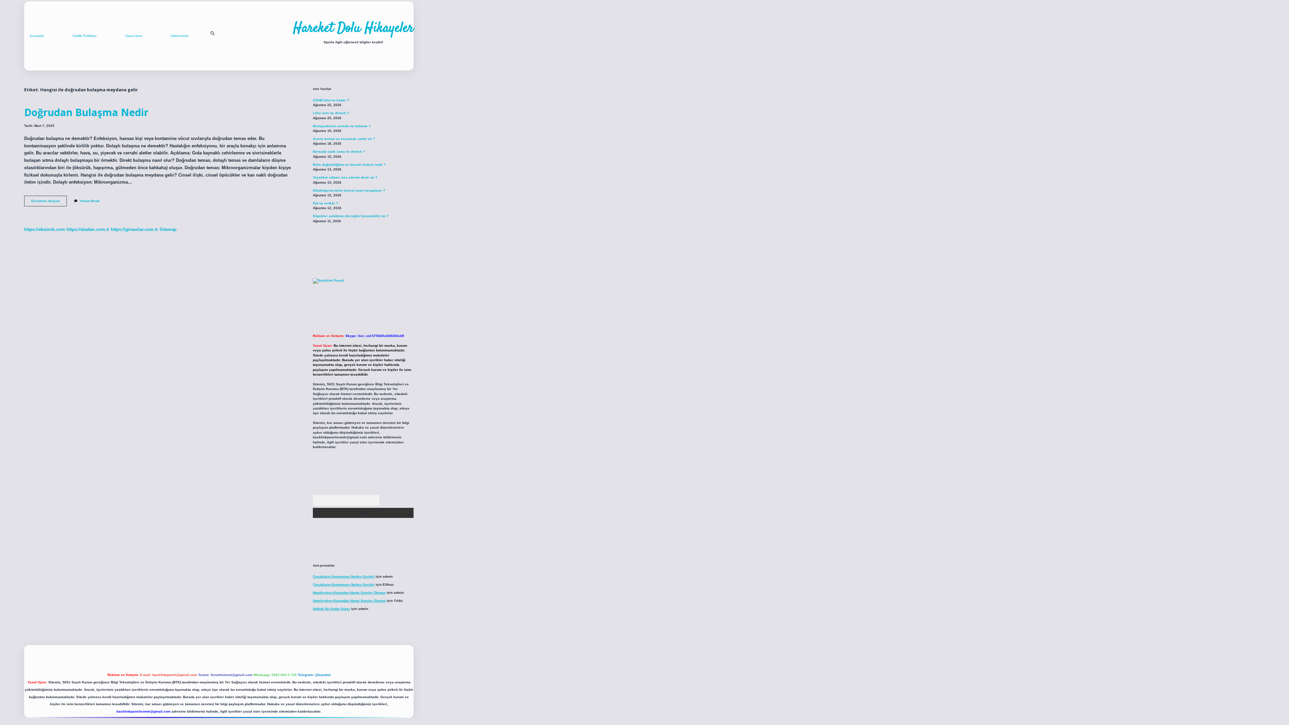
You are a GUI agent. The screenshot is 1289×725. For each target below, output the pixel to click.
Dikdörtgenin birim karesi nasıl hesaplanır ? (349, 190)
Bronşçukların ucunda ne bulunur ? (342, 126)
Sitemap (168, 229)
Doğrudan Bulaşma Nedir (86, 112)
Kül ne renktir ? (325, 203)
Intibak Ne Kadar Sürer (331, 609)
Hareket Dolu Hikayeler (353, 28)
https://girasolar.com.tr (134, 229)
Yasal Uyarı (133, 36)
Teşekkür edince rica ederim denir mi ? (345, 177)
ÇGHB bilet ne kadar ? (331, 100)
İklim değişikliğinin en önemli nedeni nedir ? (349, 164)
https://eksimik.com (44, 229)
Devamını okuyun (49, 202)
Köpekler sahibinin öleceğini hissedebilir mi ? (350, 216)
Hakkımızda (180, 36)
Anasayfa (37, 36)
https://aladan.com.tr (87, 229)
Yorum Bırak (90, 201)
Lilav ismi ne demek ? (331, 113)
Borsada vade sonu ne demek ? (339, 151)
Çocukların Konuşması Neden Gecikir (344, 576)
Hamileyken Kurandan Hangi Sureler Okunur (349, 592)
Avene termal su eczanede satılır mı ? (344, 139)
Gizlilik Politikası (85, 36)
